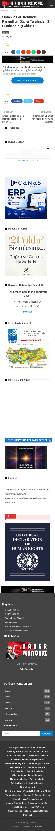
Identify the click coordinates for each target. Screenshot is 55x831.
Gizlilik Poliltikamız (16, 755)
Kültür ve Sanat (19, 775)
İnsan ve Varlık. (37, 807)
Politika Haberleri (19, 783)
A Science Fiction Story (38, 803)
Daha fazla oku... (27, 669)
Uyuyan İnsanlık (14, 811)
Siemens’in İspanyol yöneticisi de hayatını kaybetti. (42, 119)
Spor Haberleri (17, 771)
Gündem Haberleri (36, 767)
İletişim (44, 755)
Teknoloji (9, 708)
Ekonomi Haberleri (19, 779)
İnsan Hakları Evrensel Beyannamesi (27, 759)
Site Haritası (33, 755)
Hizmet (44, 751)
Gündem (8, 702)
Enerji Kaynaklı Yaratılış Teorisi (27, 799)
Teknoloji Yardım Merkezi (36, 811)
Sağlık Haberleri (36, 783)
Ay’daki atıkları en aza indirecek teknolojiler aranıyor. (13, 119)
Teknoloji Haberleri (35, 771)
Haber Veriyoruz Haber (39, 763)
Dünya (5, 32)
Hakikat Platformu (19, 807)
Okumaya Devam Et (27, 80)
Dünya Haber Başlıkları (15, 763)
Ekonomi (8, 720)
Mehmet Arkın (11, 714)
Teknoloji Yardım (15, 751)
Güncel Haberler (17, 767)
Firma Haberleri (27, 787)
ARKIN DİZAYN (36, 827)
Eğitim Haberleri (35, 775)
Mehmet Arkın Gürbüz (16, 803)
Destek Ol (27, 312)
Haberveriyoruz (27, 747)
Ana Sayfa (13, 747)
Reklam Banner (32, 751)
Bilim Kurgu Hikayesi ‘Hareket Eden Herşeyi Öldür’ (27, 791)
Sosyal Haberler (37, 779)
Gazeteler (41, 747)
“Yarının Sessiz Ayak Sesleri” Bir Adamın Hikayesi (27, 795)
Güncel (8, 691)
